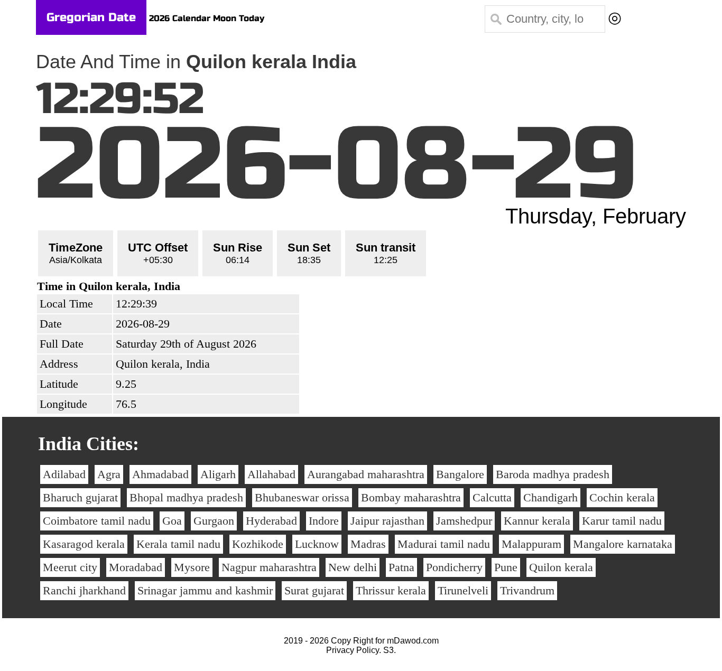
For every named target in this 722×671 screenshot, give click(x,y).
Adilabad (64, 474)
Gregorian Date (91, 17)
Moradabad (135, 567)
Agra (109, 474)
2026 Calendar (179, 18)
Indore (324, 520)
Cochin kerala (622, 497)
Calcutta (492, 497)
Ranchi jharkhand (84, 590)
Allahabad (271, 474)
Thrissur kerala (391, 590)
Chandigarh (550, 497)
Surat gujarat (314, 590)
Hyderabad (271, 520)
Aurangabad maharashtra (365, 474)
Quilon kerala (561, 567)
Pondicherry (454, 567)
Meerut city (70, 567)
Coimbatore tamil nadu (97, 520)
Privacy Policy (352, 650)
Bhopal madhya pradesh (186, 497)
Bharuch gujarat (80, 497)
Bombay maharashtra (411, 497)
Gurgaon (213, 520)
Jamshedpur (464, 520)
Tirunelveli (463, 590)
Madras (368, 544)
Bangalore (460, 474)
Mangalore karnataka (622, 544)
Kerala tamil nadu (178, 544)
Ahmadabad (160, 474)
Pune (505, 567)
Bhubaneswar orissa (302, 497)
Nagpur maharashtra (269, 567)
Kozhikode (257, 544)
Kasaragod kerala (84, 544)
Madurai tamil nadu (443, 544)
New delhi (352, 567)
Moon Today (238, 18)
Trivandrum (527, 590)
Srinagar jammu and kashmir (205, 590)
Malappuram (531, 544)
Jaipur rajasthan (387, 520)
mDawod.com (413, 640)
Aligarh (218, 474)
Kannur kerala (537, 520)
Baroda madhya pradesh (552, 474)
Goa (172, 520)
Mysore (192, 567)
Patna (401, 567)
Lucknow (317, 544)
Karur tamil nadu (622, 520)
